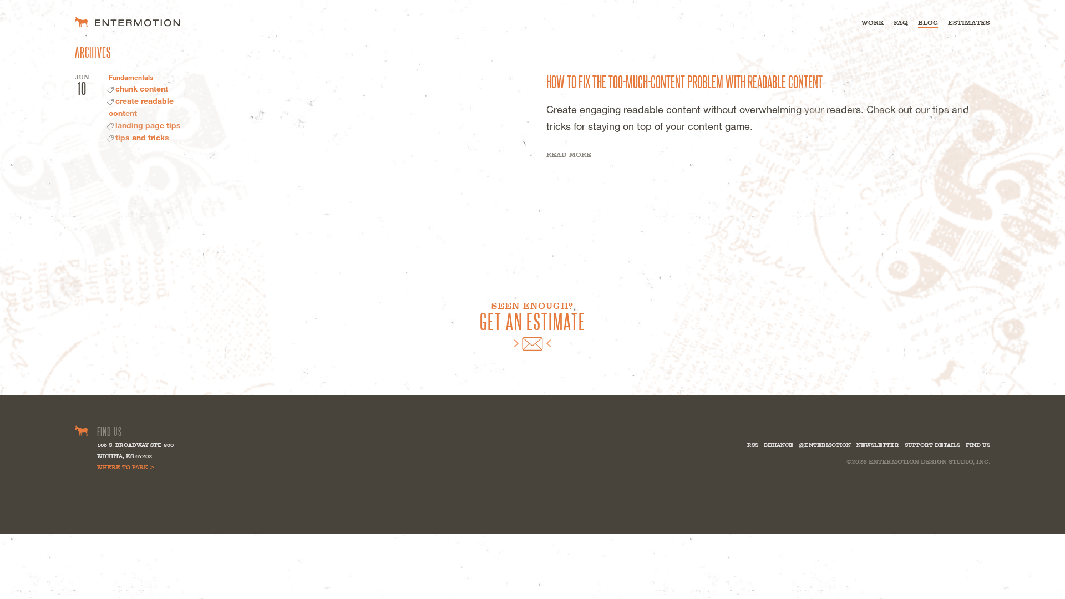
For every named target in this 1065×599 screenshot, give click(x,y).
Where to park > (125, 467)
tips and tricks (142, 137)
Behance (778, 445)
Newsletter (877, 445)
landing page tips (148, 125)
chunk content (141, 88)
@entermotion (825, 445)
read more (568, 154)
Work (872, 22)
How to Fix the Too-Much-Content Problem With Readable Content (684, 81)
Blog (928, 22)
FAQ (901, 22)
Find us (978, 445)
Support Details (932, 445)
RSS (752, 445)
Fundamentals (131, 77)
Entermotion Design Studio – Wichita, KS (127, 22)
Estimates (969, 22)
